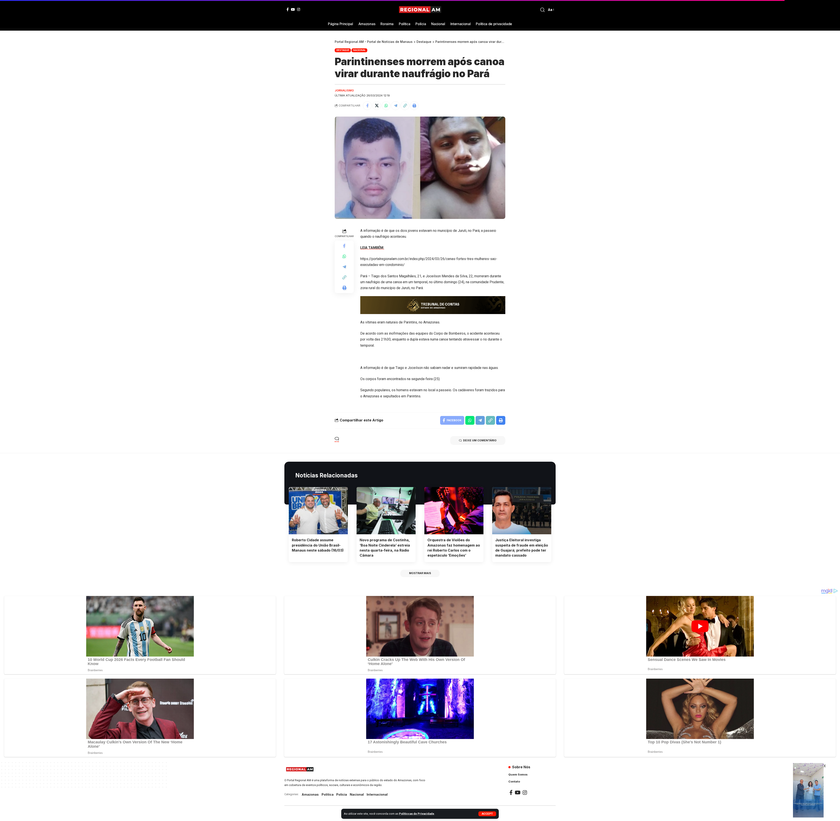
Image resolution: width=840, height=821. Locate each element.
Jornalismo (344, 90)
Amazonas (310, 794)
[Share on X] (376, 105)
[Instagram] (298, 9)
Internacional (377, 794)
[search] (542, 10)
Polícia (341, 794)
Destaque (342, 50)
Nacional (359, 50)
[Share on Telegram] (395, 105)
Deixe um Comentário (480, 440)
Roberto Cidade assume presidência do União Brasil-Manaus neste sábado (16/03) (318, 545)
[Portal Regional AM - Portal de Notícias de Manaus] (420, 9)
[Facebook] (287, 9)
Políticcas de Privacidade (416, 813)
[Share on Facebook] (367, 105)
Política (328, 794)
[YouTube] (293, 9)
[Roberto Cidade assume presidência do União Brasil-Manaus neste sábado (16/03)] (318, 510)
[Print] (414, 105)
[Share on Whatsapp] (386, 105)
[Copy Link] (405, 105)
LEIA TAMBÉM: (372, 248)
